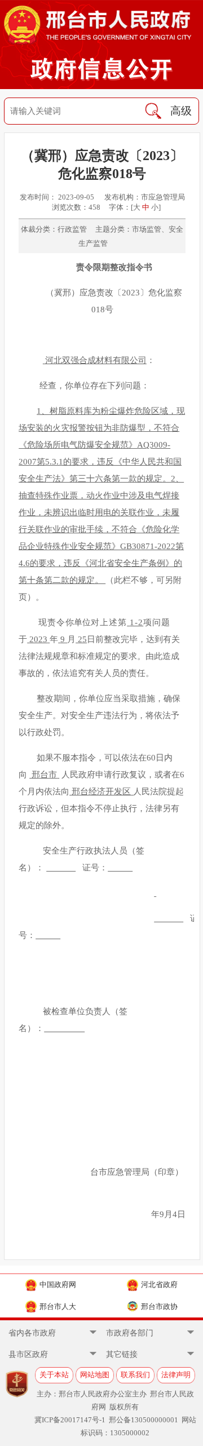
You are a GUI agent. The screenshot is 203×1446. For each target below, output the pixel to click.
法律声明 (176, 1374)
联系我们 (135, 1374)
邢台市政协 (159, 1306)
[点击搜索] (153, 111)
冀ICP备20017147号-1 (69, 1420)
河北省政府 (159, 1284)
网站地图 (94, 1374)
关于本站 (54, 1374)
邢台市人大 (57, 1306)
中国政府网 (57, 1284)
